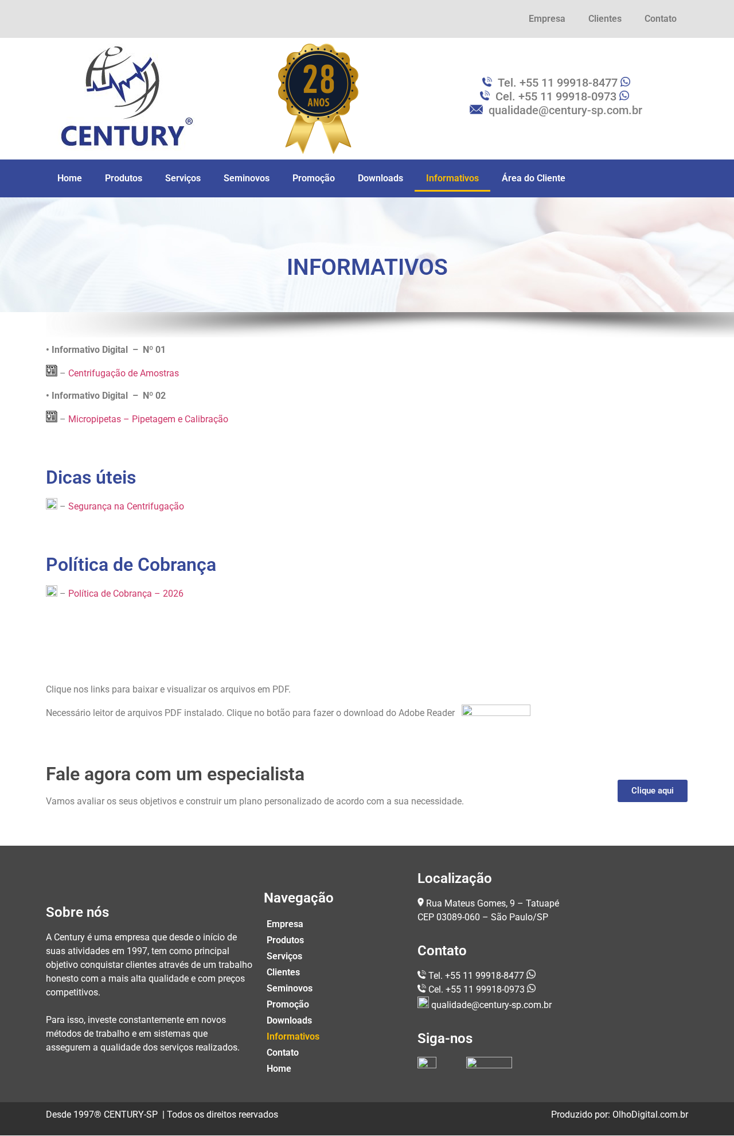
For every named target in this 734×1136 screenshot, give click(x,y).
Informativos (452, 178)
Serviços (183, 178)
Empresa (547, 18)
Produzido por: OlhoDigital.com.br (619, 1114)
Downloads (380, 178)
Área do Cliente (533, 178)
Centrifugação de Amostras (123, 373)
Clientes (605, 18)
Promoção (313, 178)
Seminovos (247, 178)
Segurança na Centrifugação (126, 506)
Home (69, 178)
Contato (661, 18)
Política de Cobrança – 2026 (126, 593)
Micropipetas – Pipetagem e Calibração (148, 419)
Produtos (123, 178)
